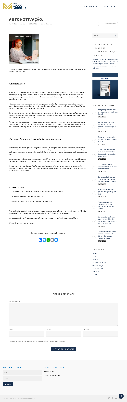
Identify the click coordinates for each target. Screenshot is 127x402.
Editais (94, 257)
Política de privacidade (52, 375)
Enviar (8, 384)
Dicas (43, 24)
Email (48, 330)
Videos (94, 274)
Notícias (95, 259)
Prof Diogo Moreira (18, 24)
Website (86, 330)
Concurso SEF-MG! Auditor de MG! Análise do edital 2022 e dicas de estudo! (36, 191)
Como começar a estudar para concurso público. (26, 196)
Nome (11, 330)
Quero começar (97, 265)
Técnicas (49, 24)
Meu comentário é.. (15, 301)
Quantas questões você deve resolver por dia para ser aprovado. (31, 201)
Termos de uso (49, 371)
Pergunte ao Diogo (99, 262)
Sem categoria (97, 268)
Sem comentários (109, 24)
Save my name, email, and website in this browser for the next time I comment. (38, 341)
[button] (123, 6)
